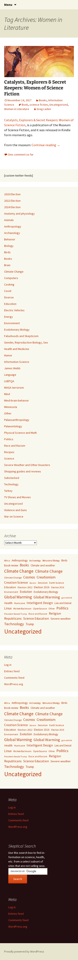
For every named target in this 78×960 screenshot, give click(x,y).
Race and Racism (14, 445)
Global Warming (18, 596)
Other (7, 413)
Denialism (43, 582)
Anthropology (12, 226)
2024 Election (12, 207)
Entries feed (12, 671)
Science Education (36, 618)
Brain (7, 265)
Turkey (8, 491)
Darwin (33, 583)
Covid (7, 291)
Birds (7, 252)
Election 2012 (25, 587)
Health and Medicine (16, 349)
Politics (8, 439)
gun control (67, 597)
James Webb (12, 368)
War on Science (13, 516)
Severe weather (61, 618)
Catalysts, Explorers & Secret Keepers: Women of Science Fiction (35, 88)
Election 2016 (42, 587)
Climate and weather (43, 565)
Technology (11, 484)
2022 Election (12, 201)
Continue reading (46, 145)
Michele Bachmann (22, 608)
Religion (55, 613)
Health (8, 603)
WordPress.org (13, 684)
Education (10, 304)
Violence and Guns (15, 510)
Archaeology (12, 233)
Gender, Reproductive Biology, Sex (26, 342)
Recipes (9, 452)
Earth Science (56, 582)
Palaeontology (13, 426)
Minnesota (10, 407)
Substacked (11, 478)
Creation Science (16, 582)
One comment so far (20, 154)
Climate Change (14, 271)
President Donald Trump (15, 614)
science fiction (39, 104)
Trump (30, 624)
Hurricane (19, 603)
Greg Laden (44, 109)
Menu (8, 4)
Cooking (9, 284)
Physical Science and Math (20, 433)
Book (25, 104)
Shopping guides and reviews (22, 471)
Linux (8, 608)
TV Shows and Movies (17, 497)
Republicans (13, 618)
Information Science (16, 362)
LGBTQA (9, 381)
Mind (7, 394)
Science (9, 458)
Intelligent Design (40, 603)
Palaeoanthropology (16, 420)
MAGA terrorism (14, 387)
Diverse (9, 297)
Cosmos (29, 577)
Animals (9, 220)
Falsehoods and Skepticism (21, 336)
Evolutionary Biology (17, 329)
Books (43, 100)
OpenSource (40, 608)
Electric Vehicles (14, 310)
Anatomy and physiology (19, 213)
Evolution (26, 592)
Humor (8, 355)
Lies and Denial (62, 603)
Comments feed (14, 678)
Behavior (9, 239)
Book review (11, 565)
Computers (11, 278)
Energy (8, 317)
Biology (9, 246)
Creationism (46, 577)
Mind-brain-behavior (16, 400)
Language (10, 375)
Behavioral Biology (51, 560)
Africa (7, 560)
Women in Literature (16, 109)
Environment (12, 323)
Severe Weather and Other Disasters (27, 465)
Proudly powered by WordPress (24, 951)
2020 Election (12, 194)
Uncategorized (58, 104)
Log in (7, 665)
